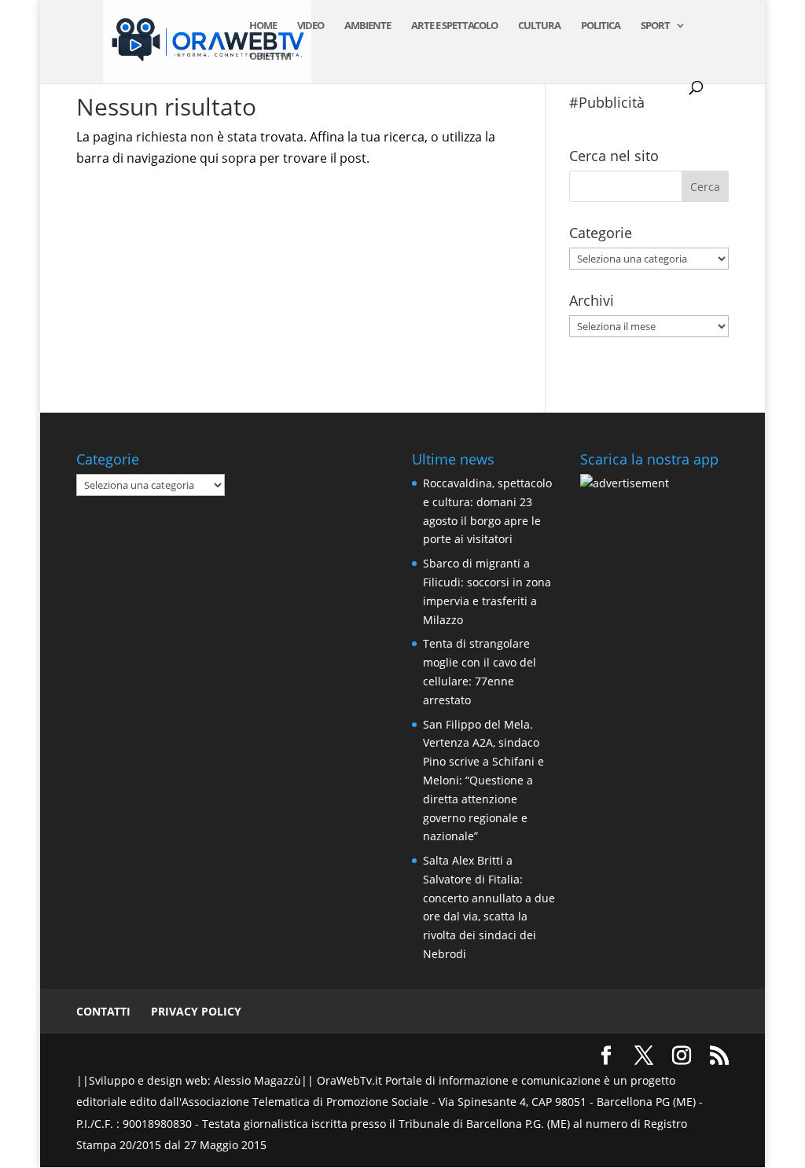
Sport (655, 26)
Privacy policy (196, 1011)
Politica (600, 26)
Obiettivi (270, 56)
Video (310, 26)
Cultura (539, 26)
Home (263, 26)
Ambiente (367, 26)
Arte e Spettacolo (454, 26)
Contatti (103, 1011)
